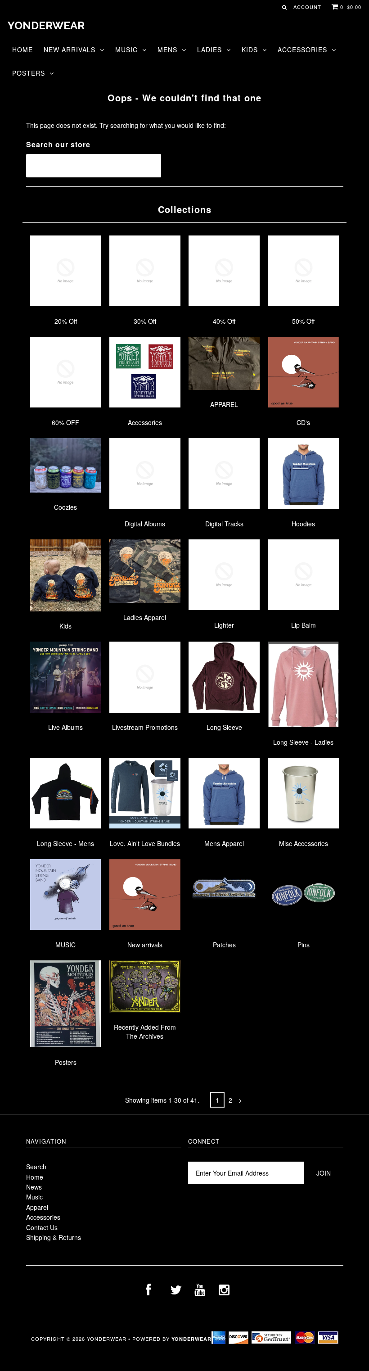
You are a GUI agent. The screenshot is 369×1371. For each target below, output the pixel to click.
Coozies (65, 506)
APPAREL (224, 404)
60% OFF (65, 422)
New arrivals (144, 944)
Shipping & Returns (53, 1237)
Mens (167, 49)
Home (22, 49)
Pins (303, 944)
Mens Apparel (224, 843)
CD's (303, 422)
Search (36, 1166)
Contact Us (42, 1227)
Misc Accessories (303, 843)
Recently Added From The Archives (145, 1032)
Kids (250, 49)
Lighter (224, 624)
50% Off (303, 321)
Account (307, 6)
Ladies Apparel (144, 617)
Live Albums (65, 727)
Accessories (302, 49)
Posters (28, 72)
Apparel (37, 1207)
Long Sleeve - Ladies (303, 742)
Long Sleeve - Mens (65, 843)
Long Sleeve (224, 727)
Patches (224, 944)
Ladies (209, 49)
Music (126, 49)
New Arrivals (69, 49)
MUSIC (65, 944)
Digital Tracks (224, 523)
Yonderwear (46, 25)
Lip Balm (303, 624)
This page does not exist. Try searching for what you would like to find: (126, 125)
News (34, 1186)
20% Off (65, 321)
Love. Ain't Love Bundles (145, 843)
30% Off (145, 321)
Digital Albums (145, 523)
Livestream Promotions (145, 727)
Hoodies (303, 523)
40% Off (224, 321)
